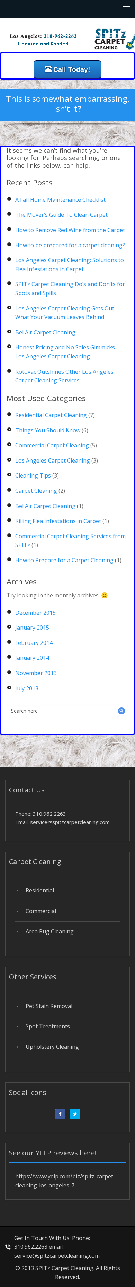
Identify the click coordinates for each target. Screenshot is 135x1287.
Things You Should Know (47, 430)
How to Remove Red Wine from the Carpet (70, 230)
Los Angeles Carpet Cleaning (52, 460)
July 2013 (26, 688)
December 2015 (35, 612)
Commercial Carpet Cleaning (52, 445)
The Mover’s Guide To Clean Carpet (61, 214)
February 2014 (34, 643)
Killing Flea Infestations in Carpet (58, 521)
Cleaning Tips (33, 475)
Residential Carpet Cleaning (51, 415)
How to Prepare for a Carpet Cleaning (64, 560)
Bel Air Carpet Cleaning (45, 332)
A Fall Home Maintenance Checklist (60, 200)
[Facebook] (60, 1114)
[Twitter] (75, 1114)
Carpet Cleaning (36, 491)
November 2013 (36, 673)
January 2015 (32, 627)
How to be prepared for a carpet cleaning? (70, 245)
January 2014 (32, 658)
